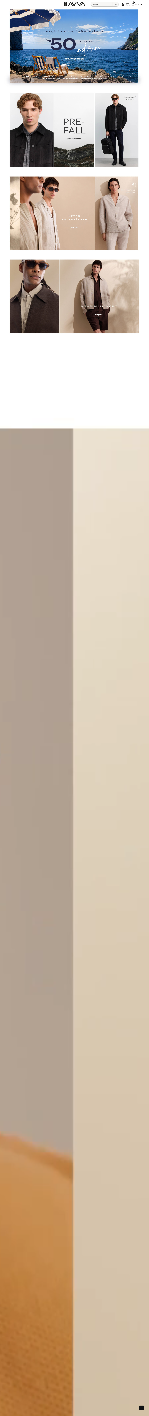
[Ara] (115, 4)
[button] (141, 1408)
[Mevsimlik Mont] (74, 297)
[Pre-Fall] (74, 130)
